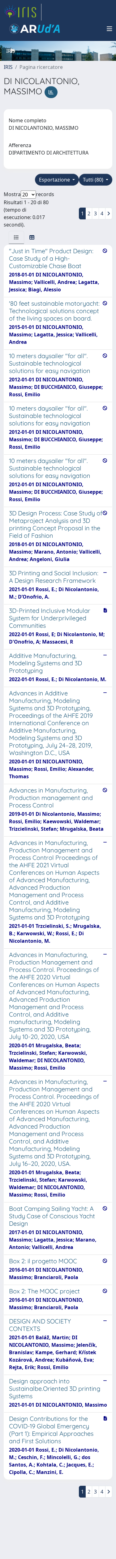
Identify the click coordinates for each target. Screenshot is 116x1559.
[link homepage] (22, 12)
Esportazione (55, 179)
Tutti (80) (94, 179)
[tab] (16, 237)
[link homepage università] (35, 28)
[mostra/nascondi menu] (109, 29)
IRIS (8, 67)
